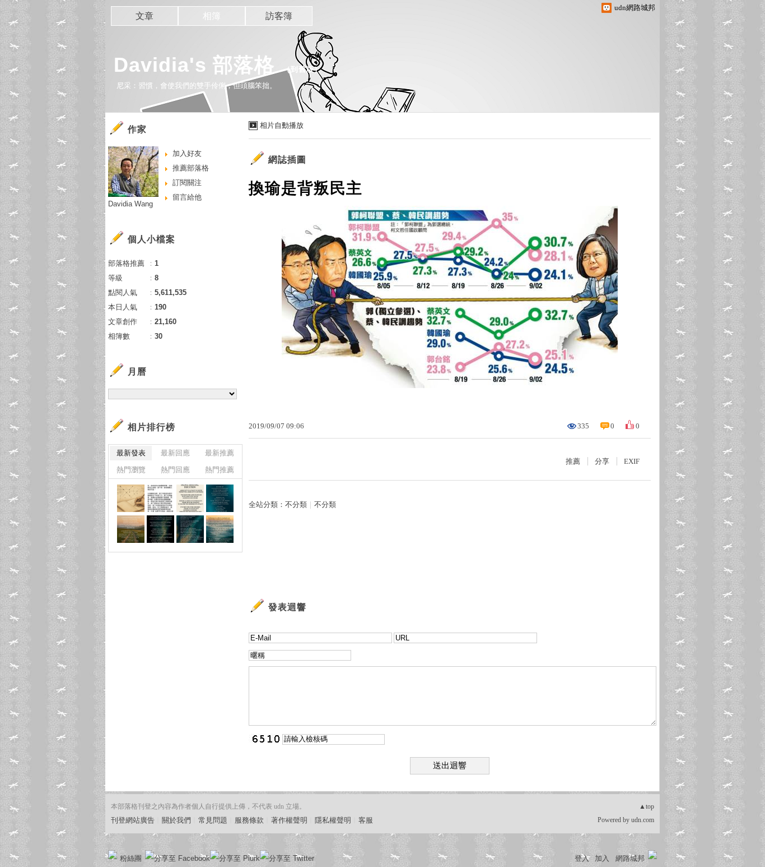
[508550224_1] (130, 498)
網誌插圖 (287, 159)
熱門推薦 (219, 469)
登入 (582, 858)
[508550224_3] (190, 498)
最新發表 (131, 453)
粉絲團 (131, 858)
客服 (365, 820)
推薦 (573, 461)
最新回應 (175, 453)
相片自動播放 (282, 125)
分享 (602, 461)
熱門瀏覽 (131, 469)
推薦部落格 (190, 168)
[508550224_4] (160, 498)
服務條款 (249, 820)
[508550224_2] (220, 498)
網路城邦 (630, 858)
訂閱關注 (187, 182)
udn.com (642, 820)
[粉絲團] (112, 854)
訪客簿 (278, 16)
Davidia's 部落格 (194, 64)
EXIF (632, 461)
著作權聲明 (289, 820)
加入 (602, 858)
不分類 (296, 504)
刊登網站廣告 (133, 820)
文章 (144, 16)
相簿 (212, 16)
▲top (646, 806)
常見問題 (212, 820)
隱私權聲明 (333, 820)
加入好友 (187, 153)
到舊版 (302, 69)
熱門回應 (175, 469)
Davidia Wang (130, 204)
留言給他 (187, 197)
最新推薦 (219, 453)
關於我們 (176, 820)
